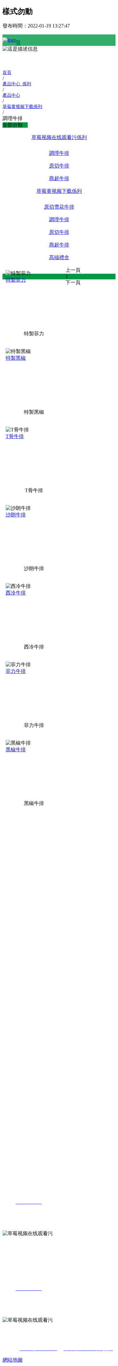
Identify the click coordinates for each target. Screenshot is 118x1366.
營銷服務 (13, 1042)
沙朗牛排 (16, 514)
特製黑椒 (16, 358)
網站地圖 (13, 1360)
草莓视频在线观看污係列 (59, 137)
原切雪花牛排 (59, 207)
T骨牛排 (15, 436)
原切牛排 (59, 165)
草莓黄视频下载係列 (59, 191)
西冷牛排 (16, 592)
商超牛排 (59, 178)
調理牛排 (59, 153)
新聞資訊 (13, 999)
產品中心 (13, 892)
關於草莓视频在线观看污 (13, 824)
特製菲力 (16, 280)
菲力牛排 (16, 671)
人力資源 (13, 1103)
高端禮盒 (59, 257)
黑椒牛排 (16, 749)
